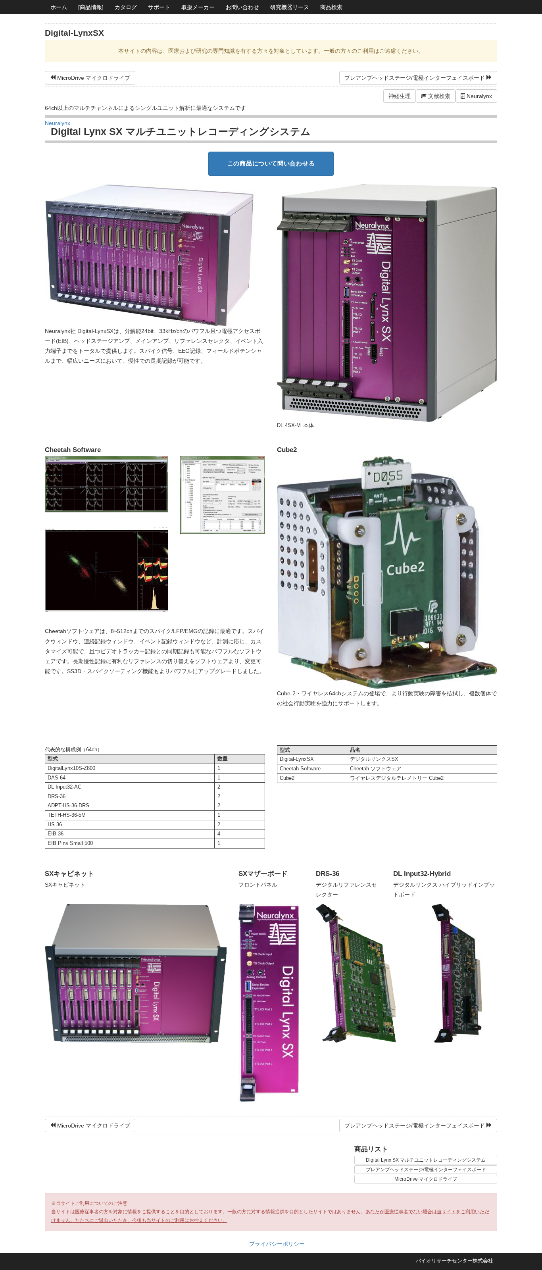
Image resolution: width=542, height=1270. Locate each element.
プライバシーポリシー (277, 1244)
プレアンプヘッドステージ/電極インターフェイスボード (414, 78)
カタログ (126, 7)
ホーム (58, 7)
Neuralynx (478, 96)
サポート (159, 7)
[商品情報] (91, 7)
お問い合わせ (242, 7)
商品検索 (331, 7)
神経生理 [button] (399, 96)
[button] (436, 96)
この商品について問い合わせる (271, 163)
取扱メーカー (198, 7)
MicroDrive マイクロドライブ (93, 78)
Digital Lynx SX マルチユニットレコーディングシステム (426, 1160)
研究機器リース (289, 7)
